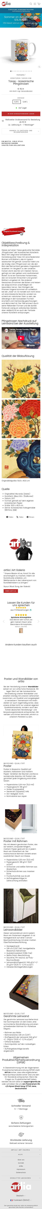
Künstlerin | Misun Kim (21, 78)
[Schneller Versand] (21, 1100)
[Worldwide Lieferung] (21, 1134)
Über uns (21, 1160)
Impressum (21, 1169)
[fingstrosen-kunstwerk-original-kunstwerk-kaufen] (21, 231)
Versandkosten (27, 91)
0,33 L (16, 102)
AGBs (21, 1166)
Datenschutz (21, 1172)
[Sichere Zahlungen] (21, 1117)
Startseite (20, 75)
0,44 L (25, 102)
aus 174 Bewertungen (20, 610)
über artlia (10, 591)
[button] (4, 621)
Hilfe (20, 1154)
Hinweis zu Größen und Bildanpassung (21, 131)
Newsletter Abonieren (20, 1178)
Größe (21, 98)
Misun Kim (18, 496)
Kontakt (21, 1163)
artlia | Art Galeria (20, 1150)
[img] (21, 607)
